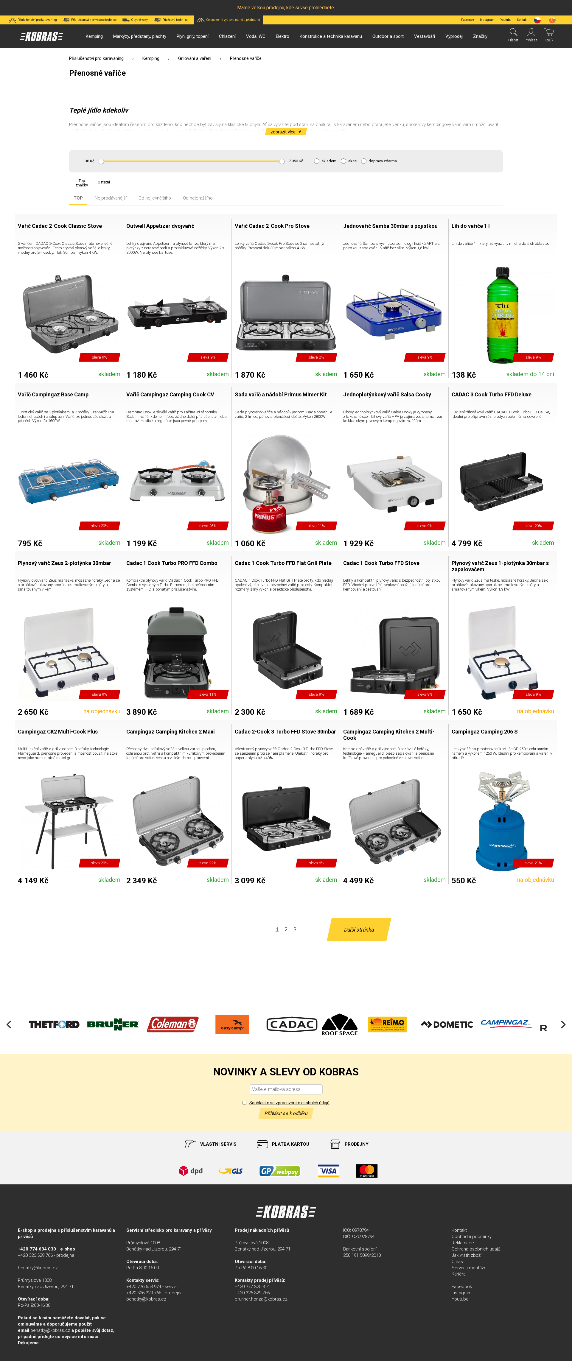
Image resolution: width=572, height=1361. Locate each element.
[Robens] (506, 1024)
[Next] (562, 1024)
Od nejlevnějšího (155, 198)
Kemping (150, 58)
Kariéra (459, 1274)
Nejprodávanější (111, 198)
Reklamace (463, 1242)
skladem (328, 161)
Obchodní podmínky (472, 1236)
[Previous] (9, 1024)
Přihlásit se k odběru (286, 1113)
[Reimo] (328, 1024)
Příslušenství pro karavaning (96, 58)
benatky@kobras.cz (38, 1267)
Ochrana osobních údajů (476, 1249)
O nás (457, 1261)
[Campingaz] (447, 1024)
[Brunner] (53, 1024)
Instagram (487, 19)
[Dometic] (387, 1024)
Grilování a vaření (194, 58)
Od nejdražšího (198, 198)
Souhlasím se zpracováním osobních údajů (289, 1102)
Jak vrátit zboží (466, 1255)
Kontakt (459, 1230)
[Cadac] (232, 1024)
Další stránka (358, 929)
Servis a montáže (469, 1267)
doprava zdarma (383, 161)
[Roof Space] (280, 1024)
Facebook (467, 19)
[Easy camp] (173, 1024)
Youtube (505, 19)
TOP (78, 198)
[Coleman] (113, 1024)
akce (352, 161)
